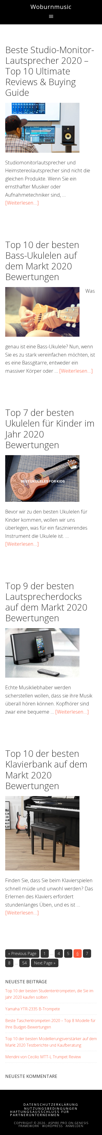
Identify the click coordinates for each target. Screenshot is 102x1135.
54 (26, 963)
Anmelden (74, 1126)
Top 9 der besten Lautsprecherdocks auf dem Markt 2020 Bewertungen (46, 602)
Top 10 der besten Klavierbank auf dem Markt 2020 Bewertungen (46, 769)
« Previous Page (22, 954)
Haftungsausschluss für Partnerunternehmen (39, 1113)
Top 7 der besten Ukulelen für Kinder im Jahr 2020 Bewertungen (50, 428)
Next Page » (44, 963)
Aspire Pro (57, 1123)
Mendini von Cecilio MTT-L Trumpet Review (43, 1057)
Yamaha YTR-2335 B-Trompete (32, 1009)
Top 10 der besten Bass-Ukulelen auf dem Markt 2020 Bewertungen (42, 261)
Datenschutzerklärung (51, 1104)
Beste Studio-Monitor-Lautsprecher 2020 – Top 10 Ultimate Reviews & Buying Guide (49, 71)
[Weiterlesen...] (22, 202)
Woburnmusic (51, 6)
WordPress (52, 1126)
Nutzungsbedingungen (51, 1108)
